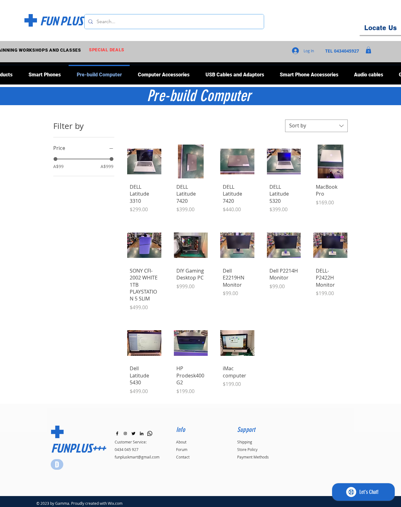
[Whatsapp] (149, 433)
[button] (368, 50)
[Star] (57, 464)
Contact (183, 456)
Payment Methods (253, 456)
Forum (181, 449)
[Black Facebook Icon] (117, 433)
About (181, 441)
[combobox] (316, 126)
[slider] (55, 159)
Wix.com (115, 503)
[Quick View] (144, 162)
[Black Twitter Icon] (133, 433)
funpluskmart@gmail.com (137, 456)
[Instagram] (125, 433)
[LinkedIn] (141, 433)
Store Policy (247, 449)
